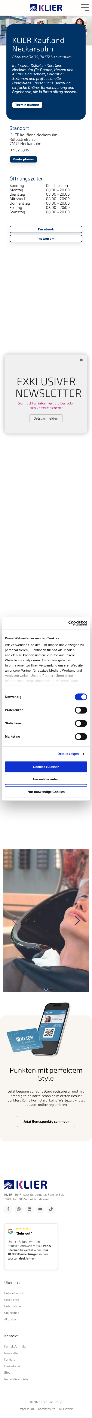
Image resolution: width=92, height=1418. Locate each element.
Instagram (46, 238)
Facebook (46, 229)
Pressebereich (13, 1366)
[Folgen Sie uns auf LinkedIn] (29, 1209)
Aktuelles (10, 1319)
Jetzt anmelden (46, 418)
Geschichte (11, 1299)
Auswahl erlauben (46, 779)
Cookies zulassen (46, 767)
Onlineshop (11, 1312)
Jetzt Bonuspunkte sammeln (46, 1121)
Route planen (23, 159)
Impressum (26, 1409)
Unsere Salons (14, 1293)
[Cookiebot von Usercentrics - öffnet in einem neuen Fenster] (68, 623)
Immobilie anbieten (17, 1379)
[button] (77, 920)
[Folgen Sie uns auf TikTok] (51, 1209)
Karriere (9, 1359)
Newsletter (11, 1353)
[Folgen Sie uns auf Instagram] (18, 1209)
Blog (7, 1372)
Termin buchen (27, 105)
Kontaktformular (15, 1346)
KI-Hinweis (66, 1409)
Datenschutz (46, 1409)
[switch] (81, 710)
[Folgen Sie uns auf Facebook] (8, 1209)
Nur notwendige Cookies (46, 792)
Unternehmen (13, 1306)
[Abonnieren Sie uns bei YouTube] (40, 1209)
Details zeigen (68, 754)
